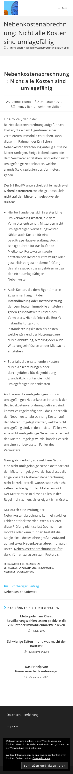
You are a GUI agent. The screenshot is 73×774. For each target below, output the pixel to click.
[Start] (5, 47)
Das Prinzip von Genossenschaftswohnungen (36, 669)
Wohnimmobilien (50, 106)
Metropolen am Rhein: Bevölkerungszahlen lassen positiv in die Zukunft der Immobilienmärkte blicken (36, 620)
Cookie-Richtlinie (41, 758)
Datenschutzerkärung (23, 715)
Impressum (15, 726)
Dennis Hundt (21, 102)
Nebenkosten (45, 567)
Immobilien (25, 106)
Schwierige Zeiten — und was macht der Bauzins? (36, 643)
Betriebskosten (31, 563)
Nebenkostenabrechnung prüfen (38, 549)
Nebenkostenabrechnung (22, 147)
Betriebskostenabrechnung (20, 567)
